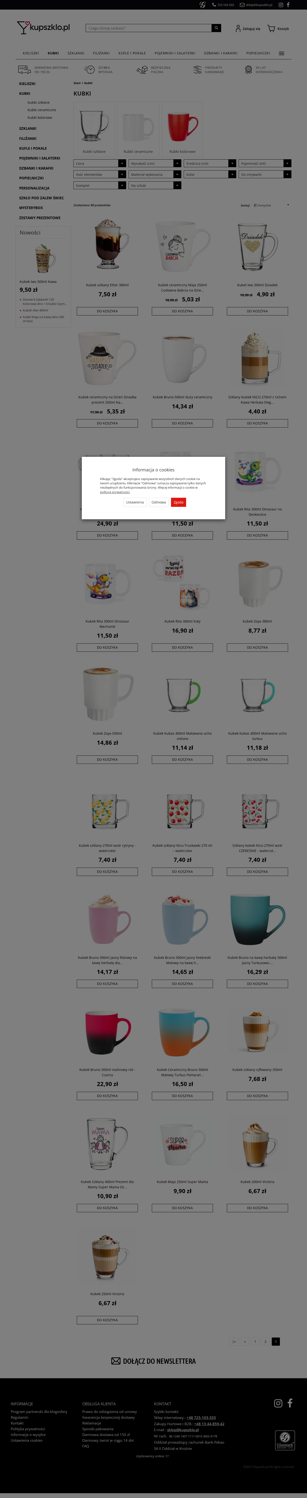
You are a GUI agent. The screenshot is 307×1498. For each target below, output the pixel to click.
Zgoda (178, 502)
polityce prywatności (115, 492)
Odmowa (159, 502)
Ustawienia (135, 502)
